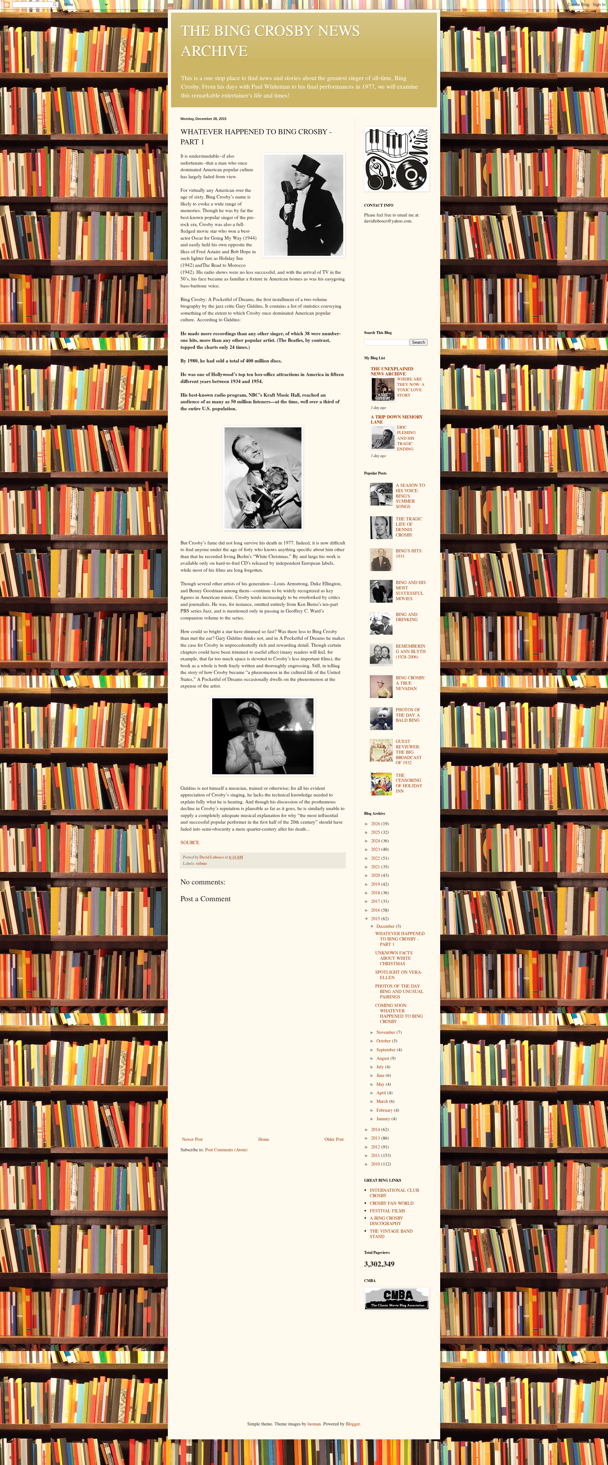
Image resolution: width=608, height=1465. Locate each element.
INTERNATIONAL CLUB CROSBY (394, 1192)
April (382, 1093)
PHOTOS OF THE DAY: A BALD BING (408, 715)
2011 (376, 1155)
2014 (376, 1129)
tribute (201, 863)
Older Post (334, 1139)
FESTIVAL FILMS (387, 1211)
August (383, 1058)
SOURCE (189, 842)
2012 (376, 1147)
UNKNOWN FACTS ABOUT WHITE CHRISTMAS (394, 958)
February (385, 1110)
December (386, 926)
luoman (314, 1424)
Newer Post (192, 1139)
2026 (376, 824)
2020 (376, 875)
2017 (376, 901)
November (386, 1032)
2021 (376, 867)
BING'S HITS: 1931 (409, 553)
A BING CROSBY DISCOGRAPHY (386, 1220)
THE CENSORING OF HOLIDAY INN (409, 783)
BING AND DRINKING (407, 617)
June (381, 1075)
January (384, 1119)
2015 (376, 918)
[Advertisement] (262, 1087)
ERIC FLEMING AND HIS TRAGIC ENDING (406, 438)
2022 (376, 858)
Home (263, 1139)
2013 (376, 1138)
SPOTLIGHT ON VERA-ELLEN (398, 974)
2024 (376, 841)
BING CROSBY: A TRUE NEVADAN (410, 683)
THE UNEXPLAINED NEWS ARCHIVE (392, 371)
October (384, 1041)
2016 (376, 910)
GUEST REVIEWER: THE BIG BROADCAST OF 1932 (409, 751)
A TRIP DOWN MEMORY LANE (397, 419)
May (381, 1084)
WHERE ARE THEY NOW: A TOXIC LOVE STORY (411, 387)
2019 (376, 884)
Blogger (353, 1424)
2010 (376, 1164)
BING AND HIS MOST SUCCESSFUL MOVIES (411, 590)
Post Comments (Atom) (226, 1150)
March (383, 1101)
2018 (376, 893)
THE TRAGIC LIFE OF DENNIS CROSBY (409, 527)
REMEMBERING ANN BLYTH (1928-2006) (411, 651)
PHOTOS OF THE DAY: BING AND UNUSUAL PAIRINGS (399, 991)
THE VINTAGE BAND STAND (391, 1233)
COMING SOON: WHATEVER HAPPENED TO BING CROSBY (399, 1013)
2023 (376, 849)
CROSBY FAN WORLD (392, 1203)
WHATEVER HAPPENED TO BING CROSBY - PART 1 (400, 938)
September (387, 1050)
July (381, 1067)
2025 (376, 832)
